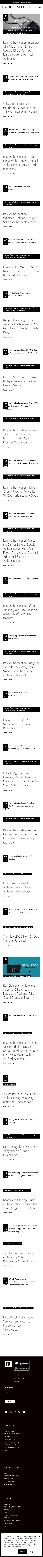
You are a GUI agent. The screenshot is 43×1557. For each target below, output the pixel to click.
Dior (6, 1135)
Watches (29, 1308)
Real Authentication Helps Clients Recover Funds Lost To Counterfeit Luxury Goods (21, 491)
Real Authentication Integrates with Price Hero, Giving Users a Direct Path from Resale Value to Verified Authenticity (21, 50)
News (30, 31)
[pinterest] (19, 1412)
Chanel (7, 255)
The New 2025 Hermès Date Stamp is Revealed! (21, 938)
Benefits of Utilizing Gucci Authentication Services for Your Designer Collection (20, 1204)
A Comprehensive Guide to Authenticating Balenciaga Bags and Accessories (20, 1097)
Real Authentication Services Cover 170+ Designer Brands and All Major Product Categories (20, 436)
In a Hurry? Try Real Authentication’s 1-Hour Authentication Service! (17, 887)
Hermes (7, 927)
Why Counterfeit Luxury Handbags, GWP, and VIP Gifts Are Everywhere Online (21, 107)
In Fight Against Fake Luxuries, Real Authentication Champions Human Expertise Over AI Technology (21, 779)
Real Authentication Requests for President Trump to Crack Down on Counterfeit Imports (21, 834)
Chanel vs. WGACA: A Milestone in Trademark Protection (18, 724)
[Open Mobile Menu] (40, 7)
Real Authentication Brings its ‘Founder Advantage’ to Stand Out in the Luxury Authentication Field (21, 669)
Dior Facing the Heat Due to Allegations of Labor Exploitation (20, 1151)
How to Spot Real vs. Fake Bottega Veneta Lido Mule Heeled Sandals (19, 381)
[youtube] (24, 1412)
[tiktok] (15, 1412)
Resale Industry (10, 33)
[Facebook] (6, 1412)
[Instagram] (10, 1412)
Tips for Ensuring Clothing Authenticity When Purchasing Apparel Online (20, 1257)
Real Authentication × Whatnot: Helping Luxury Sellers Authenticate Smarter (20, 218)
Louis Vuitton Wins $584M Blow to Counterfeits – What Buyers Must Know (21, 271)
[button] (39, 1536)
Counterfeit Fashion (11, 31)
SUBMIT (10, 1401)
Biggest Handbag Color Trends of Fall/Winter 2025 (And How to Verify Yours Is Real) (20, 326)
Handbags (23, 31)
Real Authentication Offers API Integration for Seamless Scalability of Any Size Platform (20, 611)
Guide (28, 976)
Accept (22, 1551)
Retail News (21, 33)
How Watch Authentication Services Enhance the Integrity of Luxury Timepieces (19, 1323)
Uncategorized (10, 1084)
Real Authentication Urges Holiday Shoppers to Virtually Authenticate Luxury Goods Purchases (21, 162)
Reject (32, 1551)
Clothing (7, 1243)
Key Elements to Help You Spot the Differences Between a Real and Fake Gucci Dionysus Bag (19, 991)
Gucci (22, 976)
